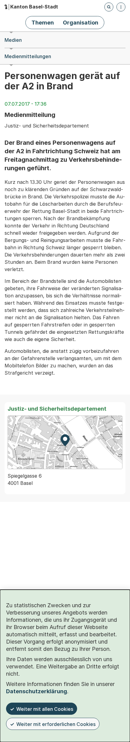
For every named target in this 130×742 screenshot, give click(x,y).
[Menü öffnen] (120, 7)
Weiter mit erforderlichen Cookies (56, 724)
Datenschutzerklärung (36, 691)
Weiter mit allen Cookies (44, 709)
